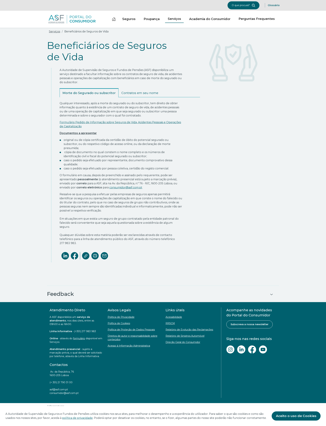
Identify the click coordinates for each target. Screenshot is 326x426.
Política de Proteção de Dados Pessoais (131, 329)
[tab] (89, 92)
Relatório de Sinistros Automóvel (185, 335)
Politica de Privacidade (121, 317)
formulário (79, 338)
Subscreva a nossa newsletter (249, 324)
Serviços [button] (174, 19)
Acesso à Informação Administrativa (129, 345)
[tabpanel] (130, 175)
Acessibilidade (174, 317)
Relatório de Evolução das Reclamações (189, 329)
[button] (163, 294)
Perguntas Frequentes (257, 19)
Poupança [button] (152, 19)
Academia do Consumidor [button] (209, 19)
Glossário (274, 5)
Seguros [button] (128, 19)
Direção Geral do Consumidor (183, 342)
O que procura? (241, 5)
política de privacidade (77, 418)
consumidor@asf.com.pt (125, 187)
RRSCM (170, 323)
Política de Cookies (119, 323)
